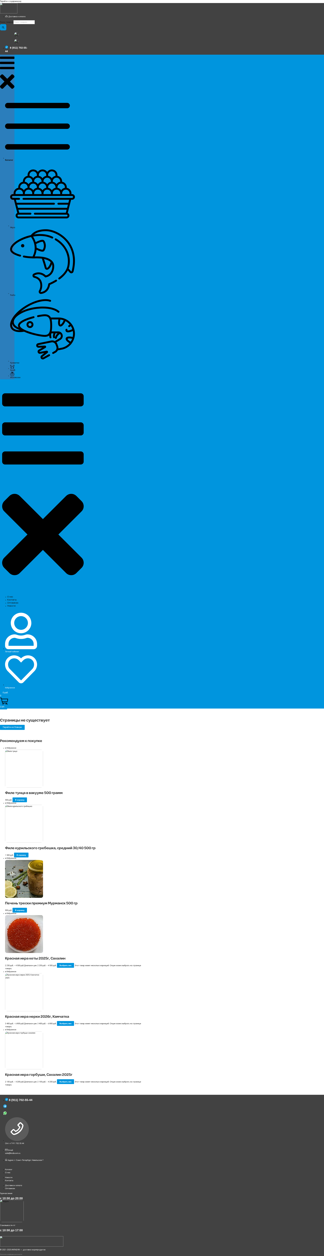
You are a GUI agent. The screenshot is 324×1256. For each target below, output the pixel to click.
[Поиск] (3, 27)
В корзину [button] (19, 800)
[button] (7, 73)
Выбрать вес (65, 965)
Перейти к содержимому (10, 1)
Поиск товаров (6, 22)
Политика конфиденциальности (11, 1254)
